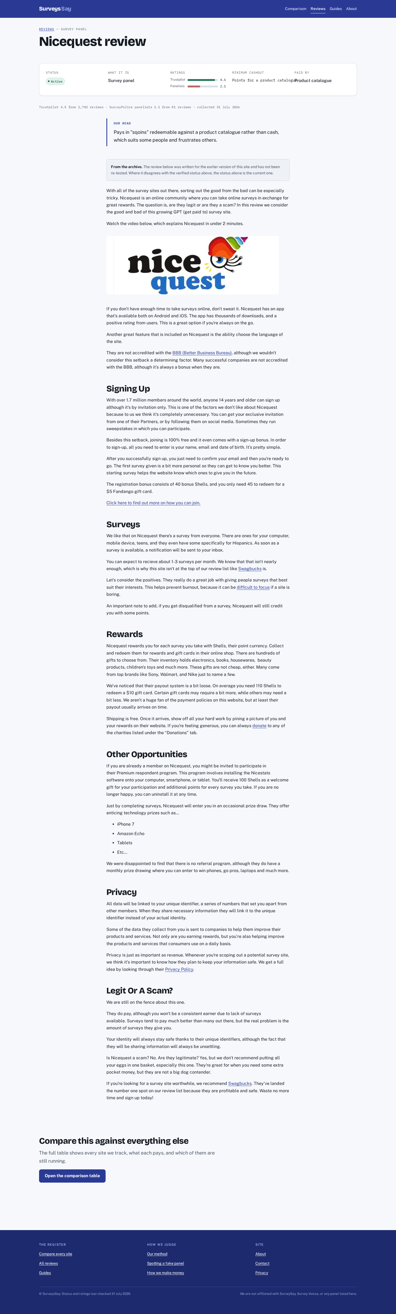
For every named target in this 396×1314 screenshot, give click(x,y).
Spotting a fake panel (165, 1263)
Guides (336, 8)
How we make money (165, 1273)
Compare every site (55, 1254)
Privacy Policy (179, 969)
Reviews (318, 8)
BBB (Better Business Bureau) (202, 352)
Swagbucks (250, 568)
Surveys (55, 8)
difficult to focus (253, 587)
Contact (262, 1263)
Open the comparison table (72, 1175)
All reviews (48, 1263)
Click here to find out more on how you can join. (153, 502)
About (351, 8)
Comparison (295, 8)
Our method (157, 1254)
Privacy (261, 1273)
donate (259, 725)
